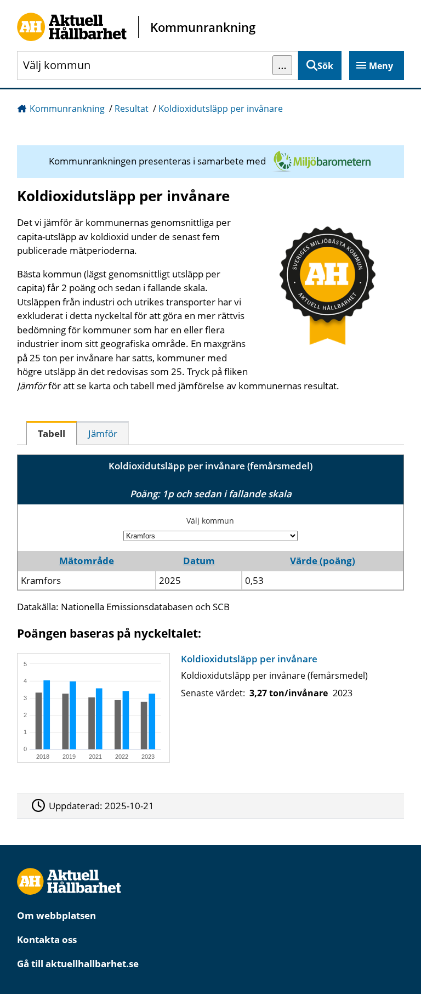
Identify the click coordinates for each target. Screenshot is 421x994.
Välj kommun (210, 520)
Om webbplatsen (56, 915)
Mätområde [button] (86, 560)
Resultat (132, 109)
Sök (325, 66)
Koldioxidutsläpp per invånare (220, 109)
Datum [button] (199, 560)
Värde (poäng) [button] (322, 560)
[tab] (51, 433)
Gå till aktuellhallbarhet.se (78, 963)
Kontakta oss (47, 939)
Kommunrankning (67, 109)
